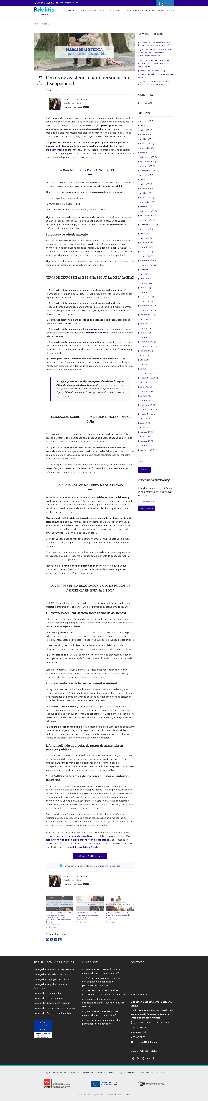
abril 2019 (144, 427)
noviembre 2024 (147, 216)
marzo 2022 (145, 337)
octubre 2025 (146, 166)
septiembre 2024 (148, 225)
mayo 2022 (145, 328)
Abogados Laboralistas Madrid (51, 974)
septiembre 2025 (147, 171)
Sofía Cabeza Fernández (107, 866)
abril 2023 (144, 288)
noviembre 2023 (147, 265)
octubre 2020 (146, 373)
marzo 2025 (145, 198)
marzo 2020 (145, 400)
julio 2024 (144, 234)
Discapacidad (114, 10)
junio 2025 (144, 184)
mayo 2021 (144, 364)
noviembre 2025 (147, 162)
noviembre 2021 (147, 346)
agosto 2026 (145, 121)
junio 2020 (144, 387)
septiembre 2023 (147, 270)
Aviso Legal (91, 1095)
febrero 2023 (146, 297)
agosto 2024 (145, 229)
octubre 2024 (146, 220)
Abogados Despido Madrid (49, 998)
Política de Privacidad (105, 1095)
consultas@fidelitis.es (68, 3)
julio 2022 (144, 319)
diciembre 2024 (147, 211)
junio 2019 (144, 423)
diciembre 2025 (147, 157)
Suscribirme (146, 508)
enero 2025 (145, 207)
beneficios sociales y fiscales (83, 847)
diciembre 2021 (147, 342)
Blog (159, 10)
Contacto (170, 10)
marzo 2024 (145, 247)
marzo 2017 (145, 445)
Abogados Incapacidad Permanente (55, 969)
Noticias (45, 24)
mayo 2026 (145, 135)
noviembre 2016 (147, 450)
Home (36, 24)
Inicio (61, 10)
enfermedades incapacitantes (78, 836)
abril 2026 (144, 139)
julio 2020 (144, 382)
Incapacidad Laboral (96, 10)
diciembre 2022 (147, 306)
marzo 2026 (145, 144)
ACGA (123, 569)
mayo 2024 (145, 243)
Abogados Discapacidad (48, 993)
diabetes (91, 332)
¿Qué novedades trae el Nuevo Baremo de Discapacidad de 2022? (119, 915)
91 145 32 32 (45, 2)
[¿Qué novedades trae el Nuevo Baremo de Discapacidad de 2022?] (120, 903)
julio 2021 (144, 360)
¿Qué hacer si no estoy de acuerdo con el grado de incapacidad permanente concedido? (155, 52)
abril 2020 (144, 396)
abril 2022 (144, 333)
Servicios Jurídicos (74, 10)
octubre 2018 (146, 432)
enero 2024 (145, 256)
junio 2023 (144, 279)
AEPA (64, 569)
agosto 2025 (145, 175)
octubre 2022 (146, 315)
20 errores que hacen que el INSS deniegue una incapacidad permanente (154, 63)
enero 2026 (145, 153)
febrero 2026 (146, 148)
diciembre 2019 (147, 405)
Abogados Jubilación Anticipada (52, 1003)
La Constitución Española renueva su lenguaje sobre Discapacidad (87, 915)
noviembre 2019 (147, 409)
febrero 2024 (146, 252)
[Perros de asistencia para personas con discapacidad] (84, 51)
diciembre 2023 (147, 261)
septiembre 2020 (148, 378)
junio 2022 (144, 324)
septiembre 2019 (147, 414)
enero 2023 (145, 301)
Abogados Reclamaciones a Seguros (55, 1008)
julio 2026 (144, 126)
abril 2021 (144, 369)
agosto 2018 (145, 436)
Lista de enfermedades (132, 10)
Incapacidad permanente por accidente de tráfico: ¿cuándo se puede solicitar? (156, 74)
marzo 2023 (145, 292)
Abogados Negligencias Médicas (53, 979)
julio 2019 (144, 418)
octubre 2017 (146, 441)
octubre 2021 (146, 351)
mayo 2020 (145, 391)
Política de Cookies (122, 1095)
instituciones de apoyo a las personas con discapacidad (77, 840)
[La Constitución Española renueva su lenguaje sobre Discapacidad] (90, 903)
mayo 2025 (145, 189)
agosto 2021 (145, 355)
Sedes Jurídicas (139, 994)
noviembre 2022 (147, 310)
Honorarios (150, 10)
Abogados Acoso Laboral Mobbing (53, 1013)
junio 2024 (144, 238)
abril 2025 (144, 193)
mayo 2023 (145, 283)
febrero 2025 (146, 202)
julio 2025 (144, 180)
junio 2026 (144, 130)
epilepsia (103, 332)
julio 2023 (144, 274)
